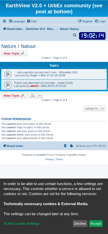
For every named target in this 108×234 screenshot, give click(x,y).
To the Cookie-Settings (21, 223)
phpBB (41, 154)
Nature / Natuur (18, 46)
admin (34, 85)
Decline (80, 223)
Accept (95, 223)
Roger (34, 75)
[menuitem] (32, 21)
